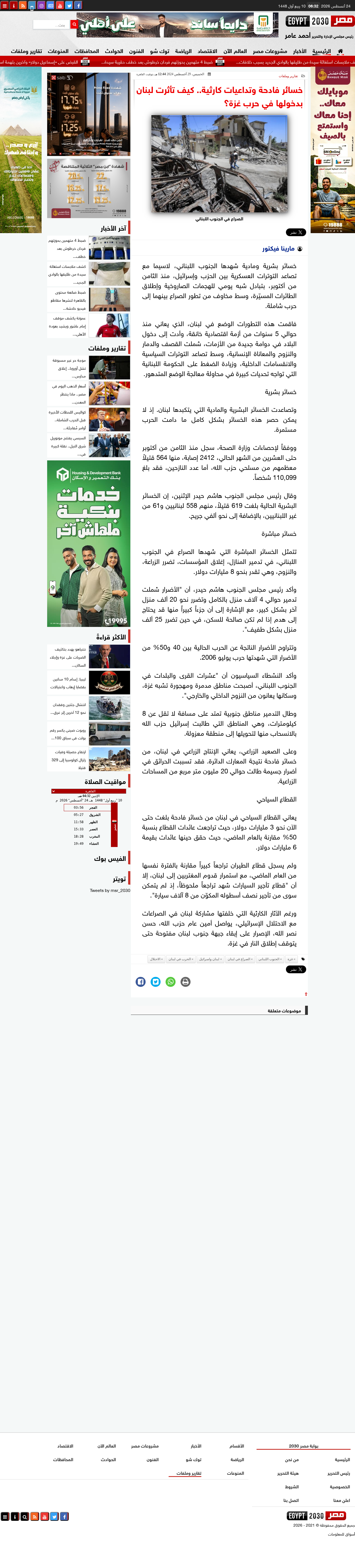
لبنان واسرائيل (209, 959)
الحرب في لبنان (180, 959)
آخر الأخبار (113, 227)
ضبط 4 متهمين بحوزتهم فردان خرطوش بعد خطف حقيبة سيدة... (190, 61)
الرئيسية (322, 50)
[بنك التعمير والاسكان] (88, 543)
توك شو (159, 50)
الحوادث (114, 50)
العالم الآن (235, 50)
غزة (290, 959)
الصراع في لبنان (239, 959)
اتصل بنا (290, 1499)
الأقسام (237, 1445)
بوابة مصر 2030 (303, 1445)
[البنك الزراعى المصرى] (21, 231)
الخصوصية (340, 1486)
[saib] (88, 114)
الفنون (136, 50)
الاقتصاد (207, 50)
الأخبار (299, 50)
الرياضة (183, 50)
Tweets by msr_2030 (110, 890)
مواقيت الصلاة (105, 780)
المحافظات (87, 50)
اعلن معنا (341, 1499)
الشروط (291, 1486)
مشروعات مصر (270, 50)
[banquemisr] (88, 188)
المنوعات (58, 50)
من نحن (291, 1459)
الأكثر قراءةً (111, 636)
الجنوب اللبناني (268, 959)
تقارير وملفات (26, 50)
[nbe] (177, 25)
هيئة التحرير (287, 1472)
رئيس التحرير (339, 1472)
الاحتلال (155, 959)
